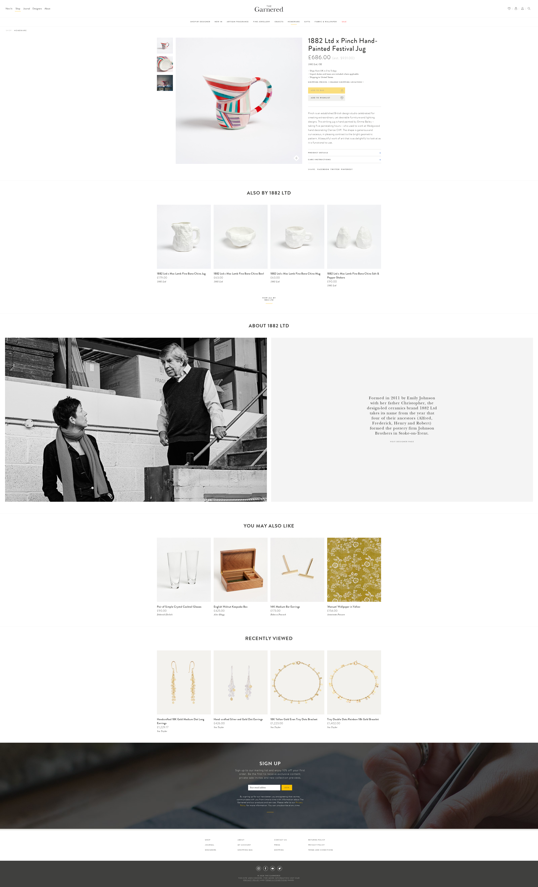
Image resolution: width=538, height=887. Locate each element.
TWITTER (335, 169)
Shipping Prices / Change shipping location (335, 82)
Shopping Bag (245, 850)
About (47, 9)
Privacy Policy (316, 845)
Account (523, 8)
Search (529, 9)
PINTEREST (347, 169)
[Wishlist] (510, 8)
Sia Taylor (162, 731)
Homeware (294, 22)
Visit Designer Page (402, 442)
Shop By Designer (200, 22)
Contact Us (280, 840)
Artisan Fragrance (238, 22)
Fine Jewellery (261, 22)
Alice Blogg (219, 615)
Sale (344, 22)
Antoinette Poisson (336, 615)
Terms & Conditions (276, 880)
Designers (37, 9)
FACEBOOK (323, 169)
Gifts (307, 22)
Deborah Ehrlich (164, 615)
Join (286, 788)
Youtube (272, 868)
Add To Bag (317, 90)
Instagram (258, 868)
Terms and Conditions (320, 850)
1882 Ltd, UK (315, 64)
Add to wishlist (320, 98)
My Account (244, 845)
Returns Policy (316, 840)
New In (9, 9)
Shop (18, 9)
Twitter (279, 868)
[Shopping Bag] (517, 8)
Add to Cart (205, 206)
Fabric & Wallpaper (326, 22)
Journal (26, 9)
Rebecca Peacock (278, 615)
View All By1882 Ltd (269, 299)
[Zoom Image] (296, 158)
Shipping (279, 850)
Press (277, 845)
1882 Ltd (161, 282)
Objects (279, 22)
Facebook (265, 868)
